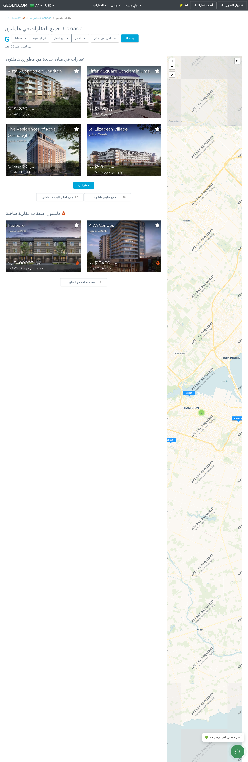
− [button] (172, 66)
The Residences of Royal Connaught (32, 132)
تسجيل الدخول (233, 5)
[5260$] (171, 444)
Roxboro (16, 225)
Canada (22, 76)
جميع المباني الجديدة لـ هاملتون (60, 197)
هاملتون (12, 76)
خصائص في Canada (40, 18)
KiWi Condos (101, 225)
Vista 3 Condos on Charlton (35, 71)
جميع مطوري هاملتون (110, 197)
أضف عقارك (205, 5)
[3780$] (189, 397)
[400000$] (238, 423)
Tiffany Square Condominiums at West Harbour (119, 74)
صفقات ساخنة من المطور (85, 282)
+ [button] (172, 61)
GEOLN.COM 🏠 (15, 18)
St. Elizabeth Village (108, 129)
